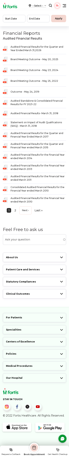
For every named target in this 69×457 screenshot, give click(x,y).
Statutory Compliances (21, 281)
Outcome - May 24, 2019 (25, 91)
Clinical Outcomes (18, 293)
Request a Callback (11, 454)
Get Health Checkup (57, 454)
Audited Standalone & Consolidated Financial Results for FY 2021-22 (37, 102)
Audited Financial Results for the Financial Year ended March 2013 (38, 167)
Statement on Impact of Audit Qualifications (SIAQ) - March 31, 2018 (36, 124)
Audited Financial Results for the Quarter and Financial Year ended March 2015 (37, 145)
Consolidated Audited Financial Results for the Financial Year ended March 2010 (37, 189)
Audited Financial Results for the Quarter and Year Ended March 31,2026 (37, 48)
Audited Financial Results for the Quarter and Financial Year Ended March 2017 (37, 135)
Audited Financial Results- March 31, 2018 (34, 113)
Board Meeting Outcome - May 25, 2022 (34, 80)
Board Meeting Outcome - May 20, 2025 (34, 59)
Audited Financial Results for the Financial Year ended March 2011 (38, 178)
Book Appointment (34, 454)
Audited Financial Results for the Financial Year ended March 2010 (38, 200)
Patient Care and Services (23, 269)
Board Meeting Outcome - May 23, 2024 (34, 70)
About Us (12, 257)
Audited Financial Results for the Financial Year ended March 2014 (38, 156)
